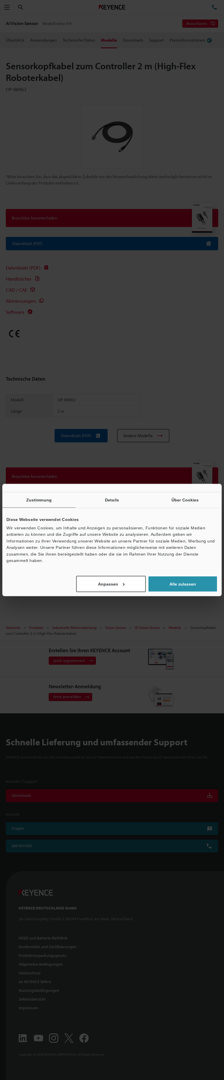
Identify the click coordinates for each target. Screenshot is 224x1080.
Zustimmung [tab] (39, 499)
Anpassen (108, 584)
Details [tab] (112, 499)
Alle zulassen (182, 584)
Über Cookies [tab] (185, 499)
